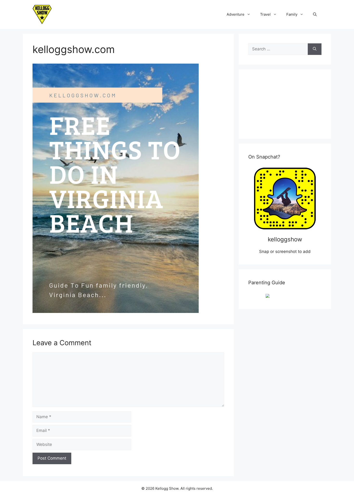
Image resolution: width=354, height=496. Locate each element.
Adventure (235, 14)
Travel (265, 14)
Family (291, 14)
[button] (314, 14)
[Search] (314, 49)
